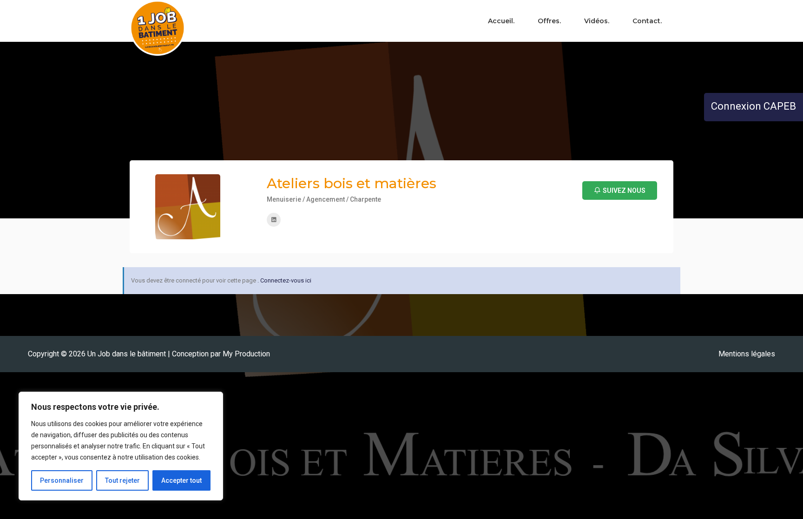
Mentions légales (746, 353)
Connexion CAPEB (753, 106)
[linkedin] (274, 220)
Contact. (647, 21)
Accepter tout (181, 480)
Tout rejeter (122, 480)
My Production (246, 353)
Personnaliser (62, 480)
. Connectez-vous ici (284, 280)
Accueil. (501, 21)
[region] (121, 446)
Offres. (549, 21)
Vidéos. (596, 21)
